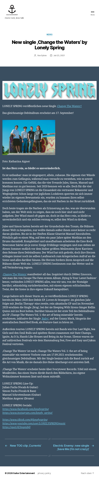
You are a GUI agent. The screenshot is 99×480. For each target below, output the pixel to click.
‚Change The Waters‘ (14, 274)
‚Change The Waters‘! (69, 106)
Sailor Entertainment (24, 473)
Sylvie (43, 55)
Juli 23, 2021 (59, 55)
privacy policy (44, 473)
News (49, 34)
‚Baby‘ (45, 318)
